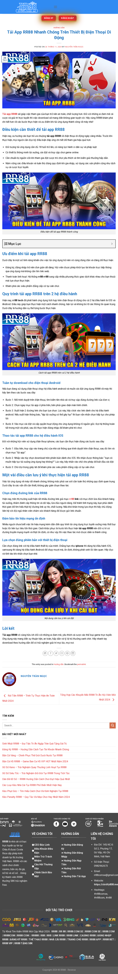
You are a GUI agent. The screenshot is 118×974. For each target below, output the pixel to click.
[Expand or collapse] (112, 243)
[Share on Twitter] (56, 653)
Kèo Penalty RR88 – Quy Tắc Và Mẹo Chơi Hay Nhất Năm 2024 (36, 796)
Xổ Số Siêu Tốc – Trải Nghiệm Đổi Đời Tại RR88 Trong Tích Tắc (36, 773)
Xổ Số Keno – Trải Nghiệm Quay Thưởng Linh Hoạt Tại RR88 (34, 767)
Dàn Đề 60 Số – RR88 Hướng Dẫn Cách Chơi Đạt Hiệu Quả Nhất (36, 779)
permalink (81, 664)
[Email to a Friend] (61, 653)
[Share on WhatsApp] (45, 653)
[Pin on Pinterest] (67, 653)
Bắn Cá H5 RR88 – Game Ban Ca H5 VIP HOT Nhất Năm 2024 (35, 761)
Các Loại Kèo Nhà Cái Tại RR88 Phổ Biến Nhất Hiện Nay (32, 785)
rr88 (71, 499)
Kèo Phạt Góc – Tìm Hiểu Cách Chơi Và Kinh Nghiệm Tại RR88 (35, 791)
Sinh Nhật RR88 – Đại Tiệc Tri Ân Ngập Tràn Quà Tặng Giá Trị (34, 743)
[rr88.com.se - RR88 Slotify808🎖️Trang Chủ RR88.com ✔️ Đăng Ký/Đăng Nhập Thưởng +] (26, 7)
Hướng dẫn (59, 28)
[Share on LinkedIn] (72, 653)
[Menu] (55, 7)
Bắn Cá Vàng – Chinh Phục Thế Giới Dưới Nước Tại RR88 (32, 755)
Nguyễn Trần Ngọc (74, 47)
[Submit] (113, 725)
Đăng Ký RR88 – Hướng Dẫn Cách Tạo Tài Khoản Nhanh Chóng (35, 749)
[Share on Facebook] (50, 653)
